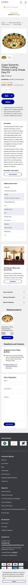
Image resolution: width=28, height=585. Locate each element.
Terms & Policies (5, 491)
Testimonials (4, 470)
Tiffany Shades (17, 24)
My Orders (4, 526)
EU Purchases (5, 513)
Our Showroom (5, 474)
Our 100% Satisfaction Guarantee (10, 498)
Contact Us (4, 481)
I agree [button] (14, 581)
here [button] (4, 578)
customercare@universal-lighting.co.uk (12, 545)
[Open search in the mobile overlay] (14, 7)
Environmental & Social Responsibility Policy (13, 509)
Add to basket (6, 95)
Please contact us (10, 364)
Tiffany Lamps (5, 24)
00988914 (15, 552)
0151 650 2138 (5, 543)
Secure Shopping (6, 502)
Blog (2, 467)
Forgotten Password (6, 530)
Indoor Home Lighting (15, 22)
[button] (14, 83)
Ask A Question (13, 174)
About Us (4, 460)
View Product (7, 337)
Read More (13, 281)
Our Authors (4, 463)
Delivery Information (7, 495)
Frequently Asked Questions (9, 477)
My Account (4, 523)
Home (3, 22)
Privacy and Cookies (7, 505)
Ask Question (9, 424)
